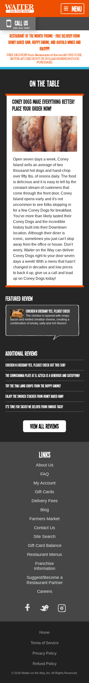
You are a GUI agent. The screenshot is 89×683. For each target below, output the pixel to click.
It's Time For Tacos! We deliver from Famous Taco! (34, 406)
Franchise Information (44, 566)
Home (44, 632)
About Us (44, 465)
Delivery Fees (45, 500)
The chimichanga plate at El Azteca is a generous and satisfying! (42, 375)
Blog (44, 509)
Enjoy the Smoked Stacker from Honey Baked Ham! (34, 396)
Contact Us (44, 527)
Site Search (44, 536)
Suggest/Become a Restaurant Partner (45, 580)
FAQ (44, 474)
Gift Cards (44, 491)
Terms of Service (45, 643)
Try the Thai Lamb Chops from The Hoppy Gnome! (33, 385)
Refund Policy (44, 664)
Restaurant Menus (44, 554)
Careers (44, 591)
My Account (44, 483)
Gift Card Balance (44, 545)
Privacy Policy (44, 653)
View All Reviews (44, 426)
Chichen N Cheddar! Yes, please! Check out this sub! (56, 311)
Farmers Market (44, 518)
